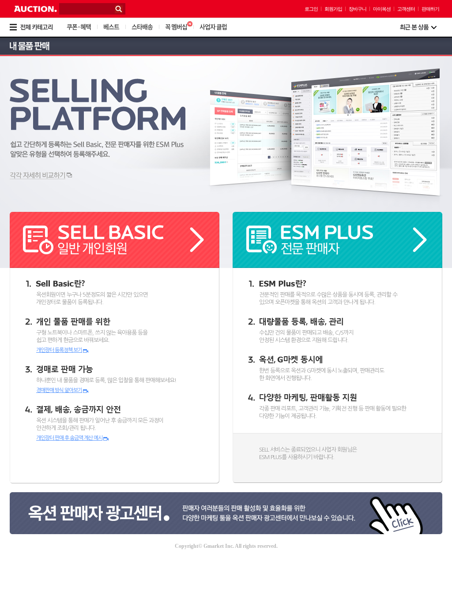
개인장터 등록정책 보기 (59, 350)
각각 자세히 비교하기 (41, 175)
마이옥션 (382, 8)
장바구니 (357, 8)
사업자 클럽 (213, 26)
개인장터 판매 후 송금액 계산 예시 (69, 438)
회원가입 (333, 8)
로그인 (311, 8)
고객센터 (406, 8)
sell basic (114, 240)
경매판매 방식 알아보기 (59, 390)
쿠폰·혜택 (79, 26)
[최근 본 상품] (418, 27)
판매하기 (430, 8)
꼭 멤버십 (176, 26)
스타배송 (142, 26)
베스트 (111, 26)
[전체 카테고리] (37, 27)
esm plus (337, 240)
